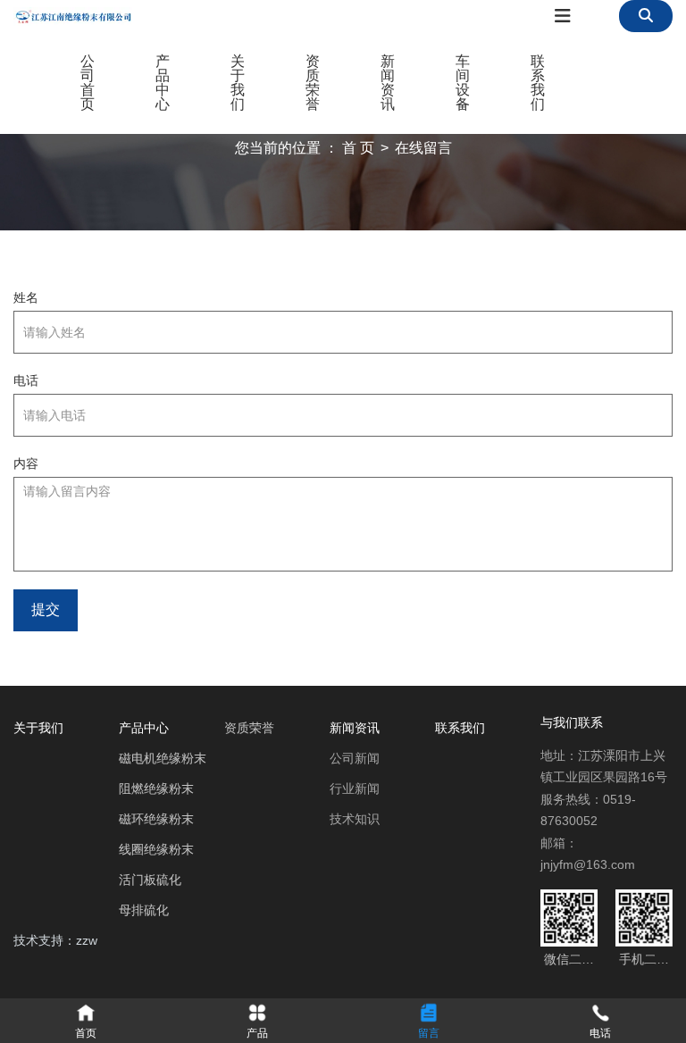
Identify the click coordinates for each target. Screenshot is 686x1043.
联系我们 (538, 83)
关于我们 (237, 83)
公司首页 (87, 83)
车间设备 (463, 83)
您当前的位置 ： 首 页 (306, 147)
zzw (86, 940)
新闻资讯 (388, 83)
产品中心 (162, 83)
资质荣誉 (312, 83)
